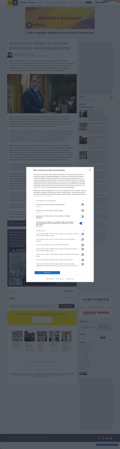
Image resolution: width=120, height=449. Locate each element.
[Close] (90, 170)
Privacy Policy (70, 279)
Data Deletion (50, 279)
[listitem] (60, 201)
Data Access (60, 279)
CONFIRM (47, 272)
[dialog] (60, 224)
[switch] (82, 204)
